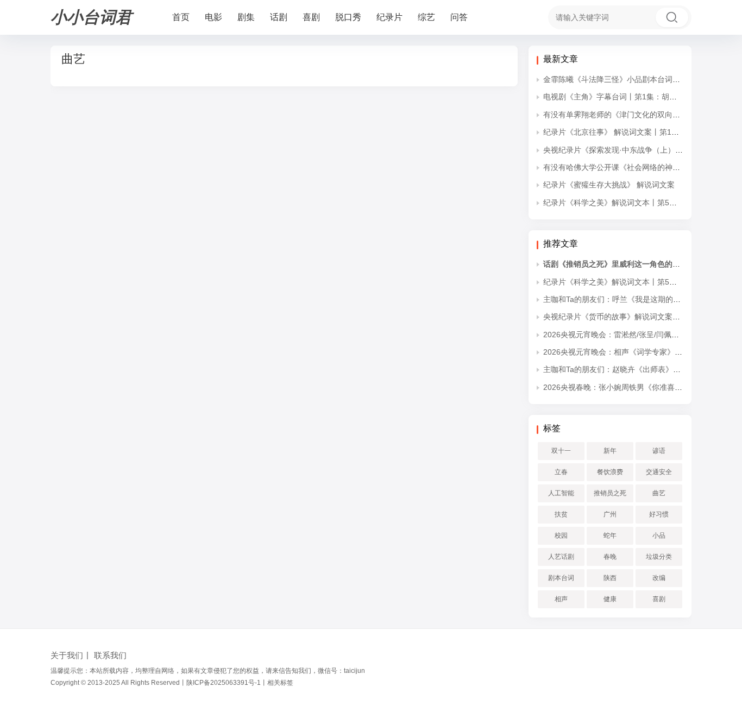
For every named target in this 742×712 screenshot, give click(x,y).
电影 (213, 17)
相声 (561, 599)
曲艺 (658, 493)
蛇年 (610, 535)
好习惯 (659, 514)
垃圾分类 (659, 556)
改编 (658, 578)
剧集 (246, 17)
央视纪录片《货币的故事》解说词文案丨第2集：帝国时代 (640, 316)
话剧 (278, 17)
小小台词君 (91, 17)
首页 (181, 17)
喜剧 (311, 17)
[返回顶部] (720, 559)
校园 (561, 535)
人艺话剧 (561, 556)
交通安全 (659, 472)
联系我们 (110, 655)
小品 (658, 535)
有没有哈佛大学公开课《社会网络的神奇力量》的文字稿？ (642, 167)
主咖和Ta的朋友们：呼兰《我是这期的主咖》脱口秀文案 (638, 299)
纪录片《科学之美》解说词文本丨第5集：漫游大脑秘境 (636, 202)
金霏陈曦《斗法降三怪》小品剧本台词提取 (615, 79)
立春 (561, 472)
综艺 (426, 17)
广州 (610, 514)
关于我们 (67, 655)
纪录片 (389, 17)
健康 (610, 599)
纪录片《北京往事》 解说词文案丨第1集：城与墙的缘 (634, 132)
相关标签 (280, 682)
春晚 (610, 556)
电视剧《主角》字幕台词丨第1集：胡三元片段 (621, 96)
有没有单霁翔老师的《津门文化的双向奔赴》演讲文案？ (638, 114)
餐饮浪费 (610, 472)
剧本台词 (561, 578)
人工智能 (561, 493)
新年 (610, 451)
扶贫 (561, 514)
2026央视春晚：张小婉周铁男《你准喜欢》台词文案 (631, 387)
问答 (459, 17)
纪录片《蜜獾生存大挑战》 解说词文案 (609, 184)
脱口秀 (348, 17)
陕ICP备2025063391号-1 (223, 682)
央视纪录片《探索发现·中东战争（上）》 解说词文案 (633, 150)
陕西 (610, 578)
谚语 (658, 451)
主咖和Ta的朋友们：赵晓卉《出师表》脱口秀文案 (627, 369)
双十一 (561, 451)
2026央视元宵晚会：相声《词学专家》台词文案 (624, 352)
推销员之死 (610, 493)
